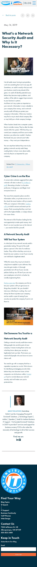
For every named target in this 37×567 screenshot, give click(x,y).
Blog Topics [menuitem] (5, 502)
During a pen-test (9, 283)
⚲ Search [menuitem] (4, 505)
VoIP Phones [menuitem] (6, 516)
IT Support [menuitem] (5, 510)
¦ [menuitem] (1, 507)
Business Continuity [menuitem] (8, 513)
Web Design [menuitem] (5, 518)
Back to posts (11, 15)
